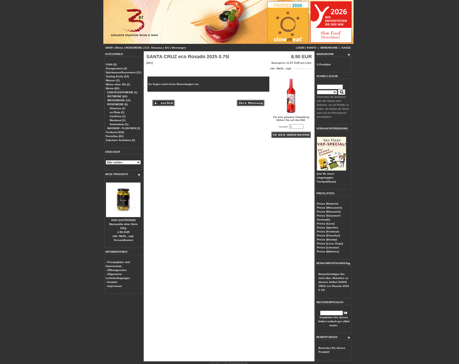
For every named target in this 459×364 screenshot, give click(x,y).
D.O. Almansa (153, 47)
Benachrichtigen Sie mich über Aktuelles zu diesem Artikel (333, 282)
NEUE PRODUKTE (116, 174)
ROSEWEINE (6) (117, 104)
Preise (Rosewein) (329, 211)
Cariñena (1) (117, 116)
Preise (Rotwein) (327, 203)
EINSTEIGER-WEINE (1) (122, 92)
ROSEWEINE (134, 47)
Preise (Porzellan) (328, 235)
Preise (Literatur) (328, 247)
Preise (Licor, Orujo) (330, 243)
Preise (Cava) (325, 223)
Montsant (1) (117, 120)
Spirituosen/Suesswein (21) (123, 72)
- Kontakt (111, 282)
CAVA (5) (111, 64)
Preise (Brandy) (327, 239)
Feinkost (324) (115, 132)
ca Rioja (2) (116, 112)
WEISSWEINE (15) (118, 100)
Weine (119, 47)
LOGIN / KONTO (306, 47)
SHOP (109, 47)
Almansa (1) (117, 108)
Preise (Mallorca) (328, 251)
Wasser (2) (113, 80)
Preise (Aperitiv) (327, 227)
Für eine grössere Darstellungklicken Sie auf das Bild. (291, 118)
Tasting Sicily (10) (117, 76)
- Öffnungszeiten (116, 270)
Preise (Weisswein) (329, 207)
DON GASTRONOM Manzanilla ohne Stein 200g (123, 224)
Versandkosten (123, 240)
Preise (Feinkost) (328, 231)
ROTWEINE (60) (117, 96)
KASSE (346, 47)
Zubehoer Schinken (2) (120, 140)
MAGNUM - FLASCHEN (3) (123, 128)
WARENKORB (329, 47)
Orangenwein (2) (116, 68)
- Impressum (114, 286)
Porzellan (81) (115, 136)
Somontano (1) (118, 124)
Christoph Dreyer (238, 362)
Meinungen (179, 47)
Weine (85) (112, 88)
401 (167, 47)
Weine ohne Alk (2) (118, 84)
